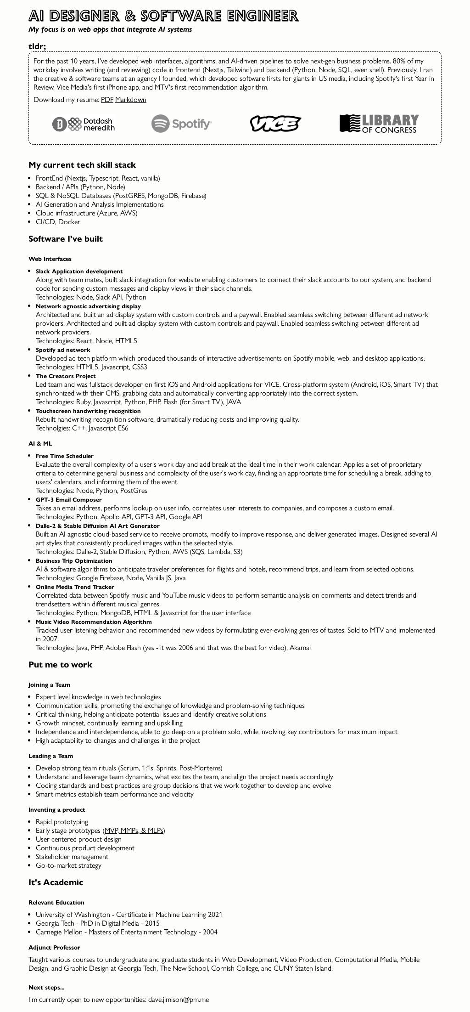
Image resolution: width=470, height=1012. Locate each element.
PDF (107, 99)
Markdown (130, 99)
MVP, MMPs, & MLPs (134, 830)
